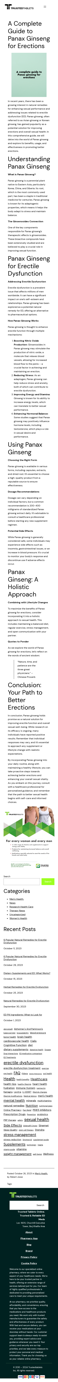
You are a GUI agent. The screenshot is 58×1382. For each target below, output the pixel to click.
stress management (20, 1134)
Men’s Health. (41, 1173)
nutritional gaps (45, 1106)
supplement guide (41, 1140)
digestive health (36, 1050)
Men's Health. (17, 899)
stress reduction (12, 1139)
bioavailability (23, 1033)
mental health (14, 1100)
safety (20, 1120)
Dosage (48, 1050)
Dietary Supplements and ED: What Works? (27, 973)
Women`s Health (18, 918)
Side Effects (13, 1125)
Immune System (25, 1088)
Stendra (39, 1129)
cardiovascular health (16, 1041)
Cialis (33, 1041)
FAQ (17, 1073)
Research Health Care (21, 906)
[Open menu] (45, 6)
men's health (45, 1096)
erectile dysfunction (23, 1062)
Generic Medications (35, 1074)
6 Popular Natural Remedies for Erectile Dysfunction (25, 941)
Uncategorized (17, 914)
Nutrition (32, 1105)
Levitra (17, 1092)
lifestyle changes (40, 1092)
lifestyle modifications (13, 1096)
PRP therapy (10, 1120)
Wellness (48, 1154)
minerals (31, 1100)
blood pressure (38, 1032)
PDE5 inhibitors (42, 1110)
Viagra (40, 1145)
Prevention (31, 1114)
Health (9, 1078)
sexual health (36, 1119)
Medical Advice (30, 1096)
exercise (45, 1068)
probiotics (42, 1114)
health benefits (23, 1079)
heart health (40, 1084)
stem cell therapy (26, 1130)
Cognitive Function (15, 1045)
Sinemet (44, 1125)
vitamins (21, 1149)
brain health (24, 1037)
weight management (18, 1154)
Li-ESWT (26, 1092)
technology (31, 1145)
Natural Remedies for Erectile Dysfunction (26, 1000)
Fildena (25, 1073)
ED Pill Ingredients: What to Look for (23, 1014)
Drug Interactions (11, 1053)
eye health (8, 1073)
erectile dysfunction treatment (22, 1068)
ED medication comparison (30, 1053)
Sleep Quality (10, 1129)
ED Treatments (10, 1057)
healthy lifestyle (24, 1084)
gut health (47, 1073)
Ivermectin (41, 1088)
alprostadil (8, 1029)
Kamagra (8, 1092)
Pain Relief (27, 1110)
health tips (10, 1084)
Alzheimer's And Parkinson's (28, 1029)
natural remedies (14, 1105)
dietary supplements (16, 1049)
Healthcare (39, 1079)
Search (7, 876)
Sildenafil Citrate (30, 1126)
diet (30, 1045)
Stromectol (27, 1140)
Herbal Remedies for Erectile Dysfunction (26, 987)
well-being (37, 1154)
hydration (9, 1088)
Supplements (14, 1144)
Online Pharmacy (12, 1110)
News (12, 902)
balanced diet (9, 1033)
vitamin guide (9, 1149)
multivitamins (44, 1100)
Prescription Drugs (15, 1114)
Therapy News (17, 910)
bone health (10, 1037)
